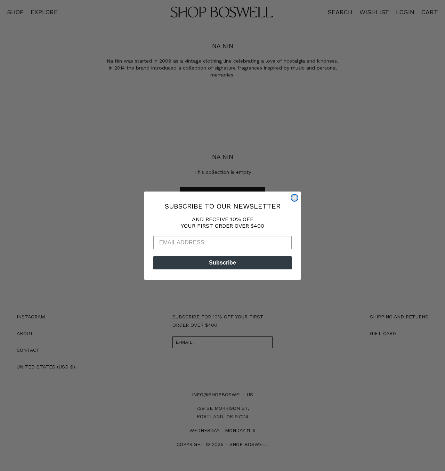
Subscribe (222, 263)
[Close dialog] (294, 197)
